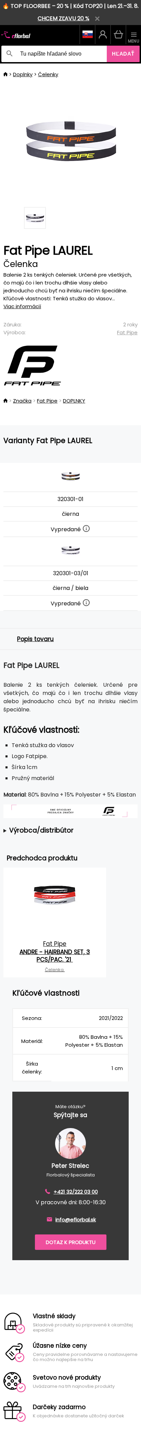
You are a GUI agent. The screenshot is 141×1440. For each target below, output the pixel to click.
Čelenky (48, 74)
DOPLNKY (74, 400)
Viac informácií (22, 306)
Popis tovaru (35, 639)
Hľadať (123, 54)
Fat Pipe (127, 332)
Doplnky (23, 74)
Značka (22, 400)
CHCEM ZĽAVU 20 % (63, 18)
